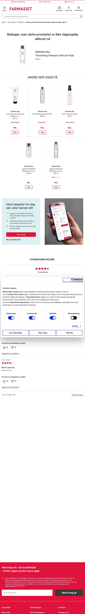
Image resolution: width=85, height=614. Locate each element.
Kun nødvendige (15, 333)
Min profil (6, 612)
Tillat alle (69, 333)
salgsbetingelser (10, 586)
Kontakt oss (63, 612)
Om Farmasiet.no (37, 612)
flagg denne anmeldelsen (10, 353)
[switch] (32, 318)
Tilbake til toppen (77, 395)
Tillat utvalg (42, 333)
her (66, 584)
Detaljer (75, 326)
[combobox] (42, 16)
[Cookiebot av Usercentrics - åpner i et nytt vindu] (72, 280)
